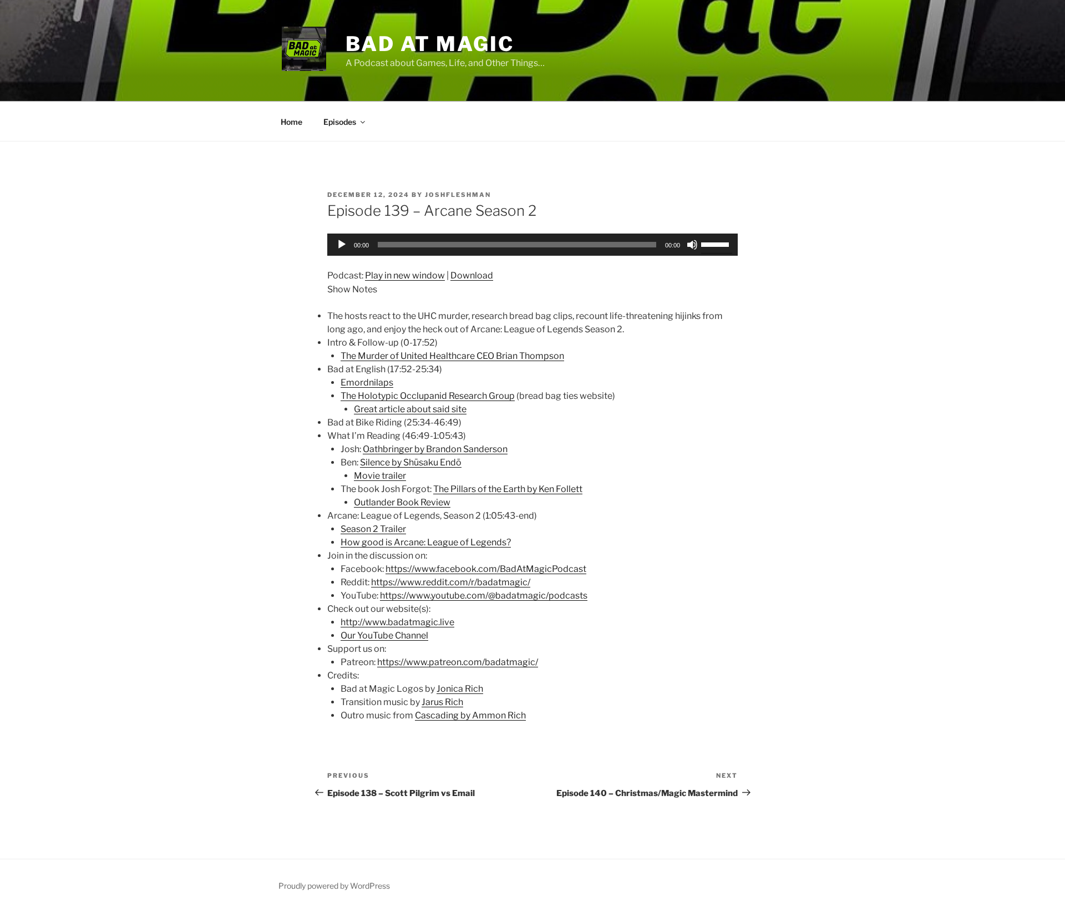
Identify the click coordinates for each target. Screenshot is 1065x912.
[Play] (341, 244)
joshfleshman (458, 195)
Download (471, 275)
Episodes (339, 121)
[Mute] (692, 244)
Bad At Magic (430, 44)
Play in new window (405, 275)
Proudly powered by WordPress (334, 885)
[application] (532, 245)
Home (291, 121)
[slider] (716, 244)
